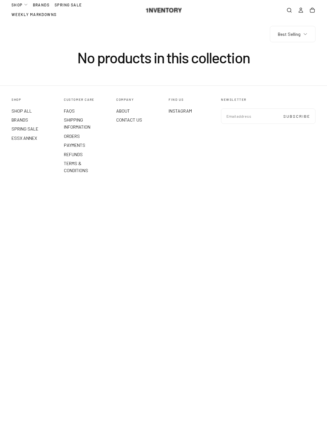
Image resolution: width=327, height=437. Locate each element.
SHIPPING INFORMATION (77, 123)
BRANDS (41, 5)
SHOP (17, 5)
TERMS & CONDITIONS (76, 167)
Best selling (289, 34)
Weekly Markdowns (34, 14)
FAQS (69, 111)
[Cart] (312, 11)
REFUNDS (73, 154)
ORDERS (72, 136)
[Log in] (301, 11)
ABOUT (123, 111)
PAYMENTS (74, 145)
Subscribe (296, 116)
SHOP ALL (21, 111)
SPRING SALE (68, 5)
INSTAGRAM (180, 111)
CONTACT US (129, 120)
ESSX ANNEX (24, 138)
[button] (289, 11)
